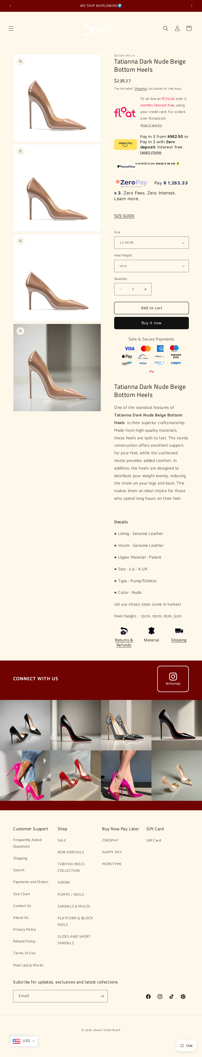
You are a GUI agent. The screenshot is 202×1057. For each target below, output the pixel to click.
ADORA (64, 883)
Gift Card (154, 841)
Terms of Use (24, 953)
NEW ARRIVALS (71, 852)
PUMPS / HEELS (71, 895)
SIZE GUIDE (124, 216)
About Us (21, 918)
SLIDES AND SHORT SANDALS (74, 940)
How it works (151, 125)
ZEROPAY (110, 841)
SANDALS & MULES (74, 907)
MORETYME (112, 864)
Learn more (150, 152)
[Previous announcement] (10, 6)
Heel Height (123, 255)
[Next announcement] (192, 6)
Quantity (120, 279)
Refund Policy (24, 942)
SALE (62, 841)
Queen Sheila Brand (107, 1030)
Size (117, 232)
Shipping (140, 88)
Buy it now (151, 323)
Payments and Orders (30, 882)
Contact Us (22, 906)
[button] (11, 28)
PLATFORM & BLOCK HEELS (75, 921)
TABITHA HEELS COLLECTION (71, 867)
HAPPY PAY (112, 852)
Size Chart (21, 894)
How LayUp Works (28, 965)
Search (19, 870)
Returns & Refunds (124, 642)
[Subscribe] (102, 996)
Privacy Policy (24, 930)
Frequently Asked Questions (27, 843)
